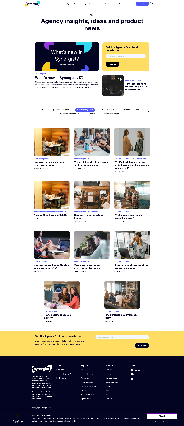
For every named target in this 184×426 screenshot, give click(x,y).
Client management (85, 110)
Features (109, 370)
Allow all (162, 416)
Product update (107, 110)
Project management (131, 110)
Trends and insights (112, 114)
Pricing (108, 374)
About (108, 394)
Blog (107, 390)
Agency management (60, 110)
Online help (85, 378)
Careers (109, 399)
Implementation (111, 378)
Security (84, 390)
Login (154, 4)
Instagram (138, 379)
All (42, 110)
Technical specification (89, 386)
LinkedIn (138, 370)
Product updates (87, 382)
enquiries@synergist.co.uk (65, 374)
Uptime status (86, 399)
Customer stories (112, 382)
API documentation (87, 394)
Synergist (91, 114)
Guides (108, 386)
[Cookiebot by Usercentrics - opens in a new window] (18, 421)
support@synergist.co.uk (90, 374)
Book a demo (61, 378)
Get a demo (142, 4)
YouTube (138, 374)
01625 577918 (86, 370)
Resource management (69, 114)
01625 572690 (61, 370)
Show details (160, 422)
